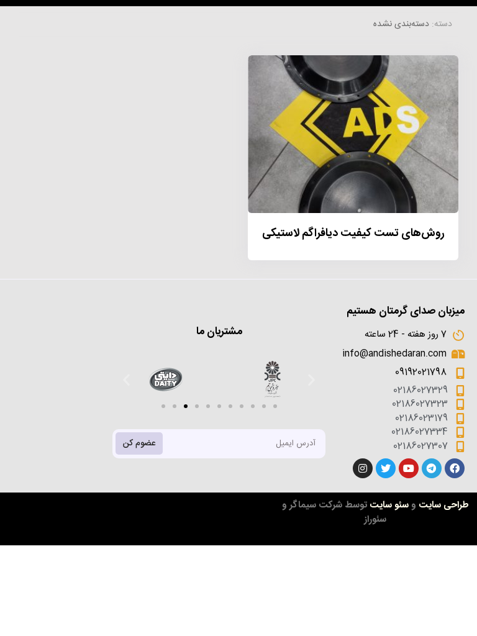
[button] (163, 406)
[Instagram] (363, 468)
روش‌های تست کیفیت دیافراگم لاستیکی (353, 233)
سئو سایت (389, 505)
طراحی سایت (444, 505)
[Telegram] (432, 468)
